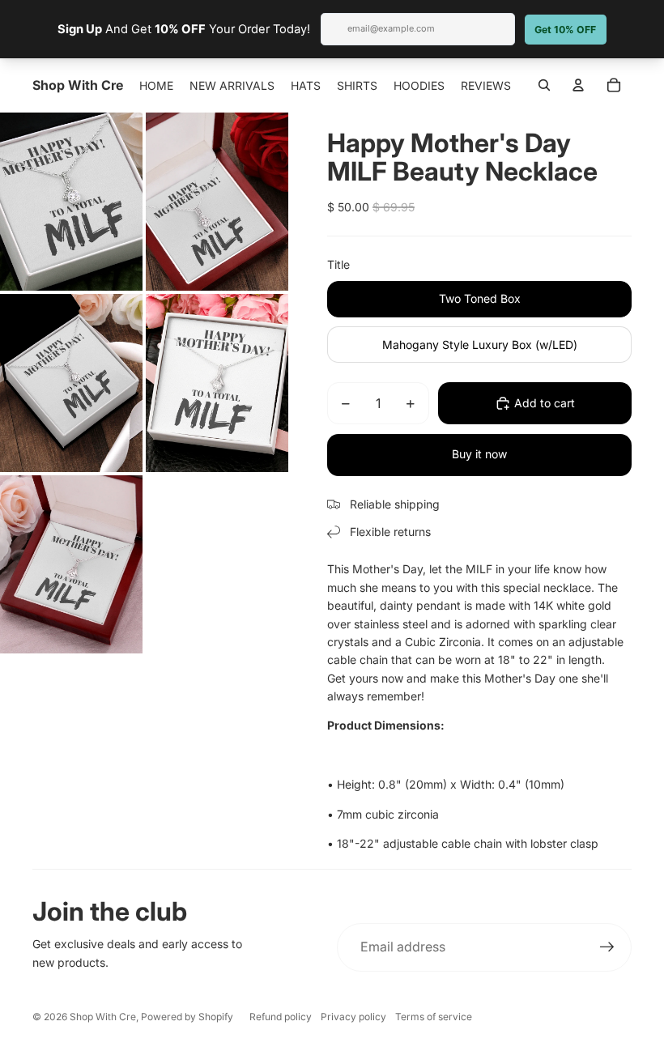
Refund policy (280, 1017)
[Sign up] (607, 947)
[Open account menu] (578, 85)
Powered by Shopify (187, 1017)
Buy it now (479, 454)
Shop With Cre (103, 1017)
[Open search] (544, 85)
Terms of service (433, 1017)
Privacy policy (353, 1017)
